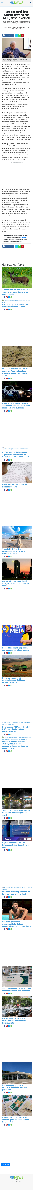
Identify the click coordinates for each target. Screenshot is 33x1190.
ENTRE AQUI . (23, 237)
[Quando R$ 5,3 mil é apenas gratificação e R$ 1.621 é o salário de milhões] (17, 537)
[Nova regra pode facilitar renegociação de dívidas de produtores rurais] (17, 665)
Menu (2, 3)
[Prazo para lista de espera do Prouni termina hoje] (17, 472)
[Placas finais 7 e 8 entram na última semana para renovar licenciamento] (17, 1006)
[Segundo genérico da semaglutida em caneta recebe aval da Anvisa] (17, 976)
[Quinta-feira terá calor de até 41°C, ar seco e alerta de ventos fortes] (17, 569)
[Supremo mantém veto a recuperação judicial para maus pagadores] (17, 1073)
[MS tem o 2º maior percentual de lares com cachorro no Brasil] (17, 888)
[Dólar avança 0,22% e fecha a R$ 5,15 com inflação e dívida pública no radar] (17, 723)
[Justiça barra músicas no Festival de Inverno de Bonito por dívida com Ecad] (17, 798)
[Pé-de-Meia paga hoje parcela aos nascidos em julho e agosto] (17, 635)
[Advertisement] (14, 175)
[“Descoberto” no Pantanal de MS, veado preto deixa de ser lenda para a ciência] (17, 277)
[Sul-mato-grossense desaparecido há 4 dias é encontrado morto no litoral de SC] (17, 909)
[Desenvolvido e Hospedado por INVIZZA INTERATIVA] (16, 1188)
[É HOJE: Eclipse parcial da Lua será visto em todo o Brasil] (17, 301)
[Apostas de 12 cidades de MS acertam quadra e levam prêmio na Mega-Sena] (17, 1105)
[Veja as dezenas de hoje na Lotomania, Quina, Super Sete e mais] (17, 830)
